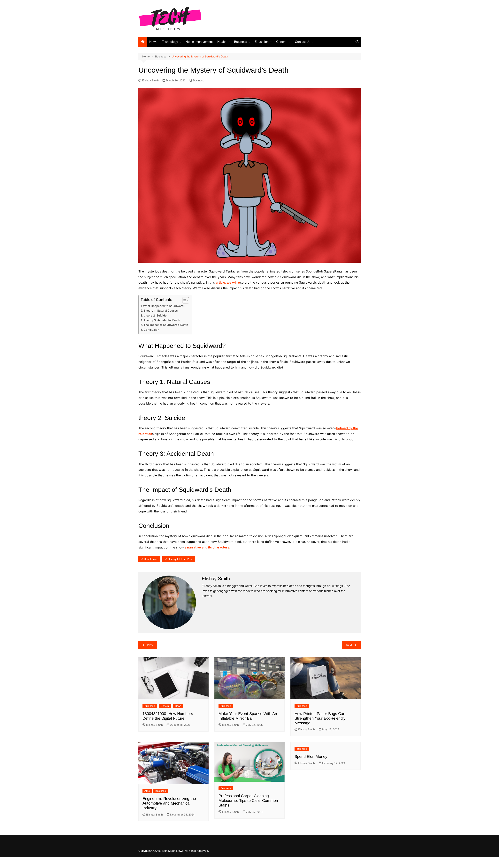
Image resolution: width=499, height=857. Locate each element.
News (153, 41)
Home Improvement (199, 41)
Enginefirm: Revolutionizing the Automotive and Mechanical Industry (169, 803)
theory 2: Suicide (155, 315)
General (281, 41)
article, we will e (227, 282)
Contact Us (302, 41)
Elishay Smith (150, 80)
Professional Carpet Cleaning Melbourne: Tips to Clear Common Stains (248, 800)
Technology (170, 41)
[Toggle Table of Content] (183, 300)
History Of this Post (180, 559)
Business (240, 41)
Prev (150, 645)
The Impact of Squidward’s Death (166, 324)
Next (349, 645)
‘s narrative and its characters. (207, 547)
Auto (147, 790)
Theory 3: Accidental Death (162, 320)
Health (221, 41)
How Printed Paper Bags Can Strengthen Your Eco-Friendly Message (320, 718)
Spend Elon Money (311, 756)
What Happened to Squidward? (164, 306)
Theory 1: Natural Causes (161, 310)
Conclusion (151, 329)
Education (262, 41)
